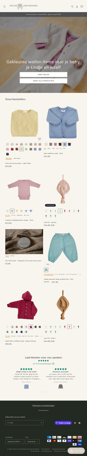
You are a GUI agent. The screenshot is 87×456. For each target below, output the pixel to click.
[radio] (7, 144)
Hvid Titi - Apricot (50, 222)
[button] (4, 6)
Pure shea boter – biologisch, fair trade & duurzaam (23, 261)
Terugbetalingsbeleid (58, 449)
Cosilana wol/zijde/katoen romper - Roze (19, 220)
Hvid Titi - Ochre (49, 338)
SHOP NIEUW (43, 74)
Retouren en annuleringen (43, 405)
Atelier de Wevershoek (20, 449)
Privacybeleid (45, 449)
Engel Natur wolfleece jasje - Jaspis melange (20, 341)
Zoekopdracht (43, 410)
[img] (43, 360)
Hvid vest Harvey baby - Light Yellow (18, 163)
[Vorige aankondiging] (4, 14)
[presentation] (80, 274)
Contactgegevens (46, 451)
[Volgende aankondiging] (83, 14)
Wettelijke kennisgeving (61, 451)
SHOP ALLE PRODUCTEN (43, 81)
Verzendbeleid (35, 451)
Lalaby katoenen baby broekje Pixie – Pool (58, 279)
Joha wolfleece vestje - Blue (53, 153)
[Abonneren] (41, 422)
